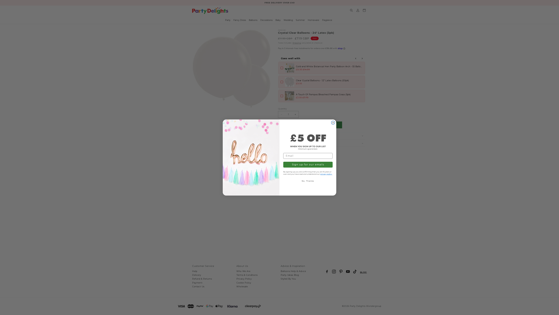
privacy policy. (326, 174)
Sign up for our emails (308, 164)
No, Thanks (308, 181)
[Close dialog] (333, 122)
